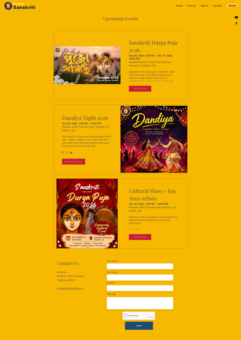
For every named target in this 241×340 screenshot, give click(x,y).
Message (111, 294)
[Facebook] (236, 23)
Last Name (112, 272)
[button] (191, 6)
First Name (112, 261)
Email (110, 283)
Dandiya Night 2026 (85, 117)
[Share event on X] (66, 153)
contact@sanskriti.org (70, 288)
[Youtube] (236, 17)
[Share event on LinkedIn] (71, 152)
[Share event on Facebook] (62, 152)
